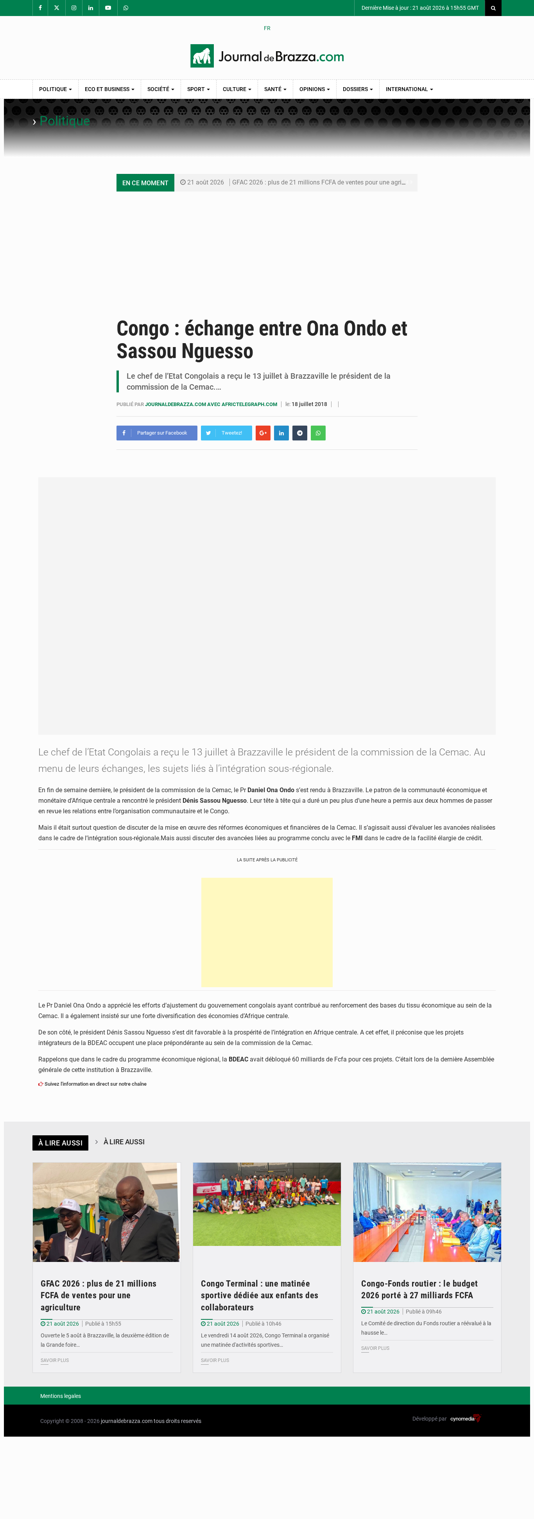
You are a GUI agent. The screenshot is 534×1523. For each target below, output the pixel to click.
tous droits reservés (177, 1421)
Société (158, 89)
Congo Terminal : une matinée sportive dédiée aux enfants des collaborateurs (260, 1296)
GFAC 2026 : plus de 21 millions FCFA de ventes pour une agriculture (326, 182)
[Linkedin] (281, 433)
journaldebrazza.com (126, 1421)
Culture (235, 89)
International (407, 89)
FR (267, 28)
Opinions (312, 89)
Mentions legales (60, 1396)
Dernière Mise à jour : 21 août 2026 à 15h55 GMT (419, 8)
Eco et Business (108, 89)
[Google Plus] (263, 433)
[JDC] (267, 56)
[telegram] (299, 433)
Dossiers (356, 89)
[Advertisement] (267, 250)
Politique (53, 89)
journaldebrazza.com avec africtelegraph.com (211, 404)
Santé (273, 89)
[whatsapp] (318, 433)
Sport (196, 89)
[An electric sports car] (107, 1212)
